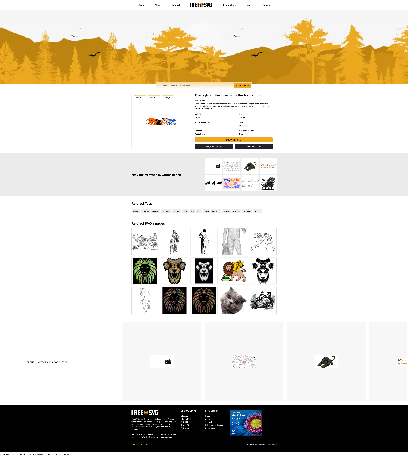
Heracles (165, 211)
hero (185, 211)
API (247, 444)
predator (216, 211)
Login (249, 5)
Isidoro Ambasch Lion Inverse (263, 280)
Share (138, 98)
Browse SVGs (242, 85)
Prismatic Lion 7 (140, 281)
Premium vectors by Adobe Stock (156, 175)
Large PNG (214, 146)
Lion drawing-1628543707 (203, 281)
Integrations (229, 5)
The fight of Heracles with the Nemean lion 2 (145, 250)
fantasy (145, 211)
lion (192, 211)
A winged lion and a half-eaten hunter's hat (233, 280)
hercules (176, 211)
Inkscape (184, 416)
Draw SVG (185, 425)
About (158, 5)
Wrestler (236, 211)
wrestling (247, 211)
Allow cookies (62, 454)
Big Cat (257, 211)
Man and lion (257, 311)
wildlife (226, 211)
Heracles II (197, 252)
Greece (155, 211)
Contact (176, 5)
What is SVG (186, 419)
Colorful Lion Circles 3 (201, 311)
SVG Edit (184, 422)
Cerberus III (257, 252)
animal (136, 211)
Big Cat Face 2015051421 (232, 311)
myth (207, 211)
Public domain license (214, 425)
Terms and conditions (257, 444)
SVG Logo (185, 428)
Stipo (241, 134)
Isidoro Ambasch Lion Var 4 (174, 280)
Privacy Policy (272, 444)
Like (167, 98)
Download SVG (234, 139)
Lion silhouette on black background (174, 309)
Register (267, 5)
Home (141, 5)
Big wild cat (139, 311)
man (199, 211)
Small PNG (254, 146)
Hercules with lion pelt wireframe (234, 250)
